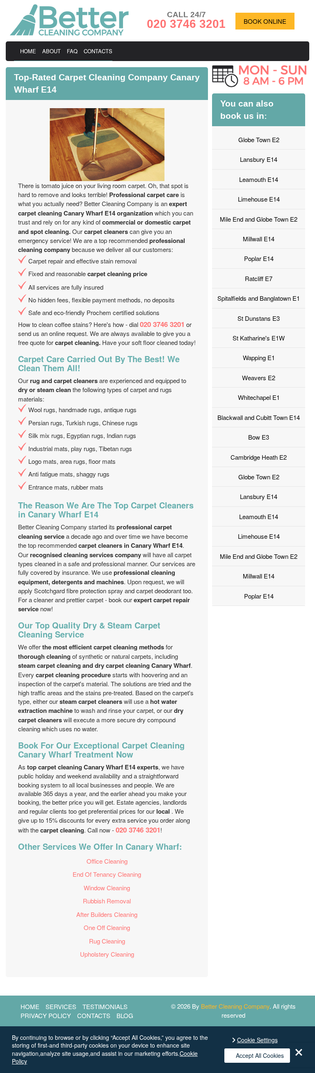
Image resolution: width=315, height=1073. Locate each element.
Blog (124, 1015)
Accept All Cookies (260, 1055)
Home (28, 51)
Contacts (98, 51)
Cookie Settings (257, 1040)
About (51, 51)
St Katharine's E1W (259, 337)
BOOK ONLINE (265, 21)
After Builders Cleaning (106, 914)
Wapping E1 (259, 357)
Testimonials (105, 1006)
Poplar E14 (259, 258)
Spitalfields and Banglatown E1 (258, 298)
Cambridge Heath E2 (259, 457)
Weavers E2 (258, 377)
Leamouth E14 (258, 179)
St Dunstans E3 (258, 318)
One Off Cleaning (107, 927)
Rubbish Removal (107, 900)
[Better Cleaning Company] (69, 33)
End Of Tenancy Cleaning (107, 874)
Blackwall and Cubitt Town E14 (258, 417)
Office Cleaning (107, 861)
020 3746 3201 (162, 324)
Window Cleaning (107, 887)
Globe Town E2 (258, 139)
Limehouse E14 (259, 199)
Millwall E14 (258, 238)
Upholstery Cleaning (107, 954)
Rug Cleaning (107, 941)
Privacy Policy (46, 1015)
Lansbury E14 (258, 159)
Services (61, 1006)
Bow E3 (258, 437)
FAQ (72, 51)
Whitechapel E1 (259, 397)
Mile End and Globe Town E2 (258, 219)
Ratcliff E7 (258, 278)
